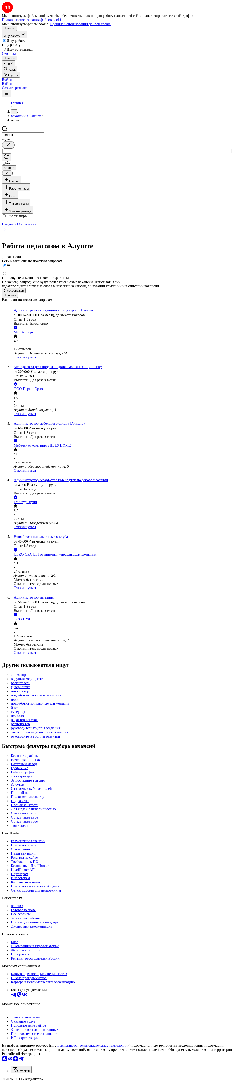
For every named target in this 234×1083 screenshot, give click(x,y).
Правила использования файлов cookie (80, 24)
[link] (9, 69)
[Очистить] (8, 145)
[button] (7, 79)
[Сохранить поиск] (6, 157)
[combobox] (23, 134)
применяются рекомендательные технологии (92, 1045)
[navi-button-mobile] (6, 93)
